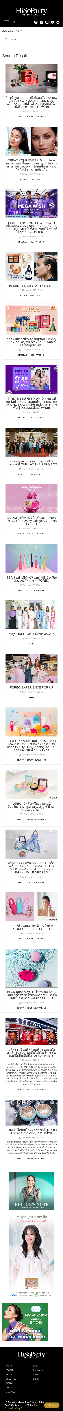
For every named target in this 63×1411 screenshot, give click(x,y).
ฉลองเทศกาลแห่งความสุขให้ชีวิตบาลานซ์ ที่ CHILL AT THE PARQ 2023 (31, 463)
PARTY (31, 644)
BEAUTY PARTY (36, 179)
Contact (36, 1374)
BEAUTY (20, 117)
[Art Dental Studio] (31, 1256)
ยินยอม (52, 1405)
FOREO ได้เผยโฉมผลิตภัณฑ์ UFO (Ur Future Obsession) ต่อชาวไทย (31, 1131)
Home (35, 1366)
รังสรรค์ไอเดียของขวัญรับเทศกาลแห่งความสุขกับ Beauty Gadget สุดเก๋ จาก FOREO (31, 521)
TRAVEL (9, 1387)
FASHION (10, 1383)
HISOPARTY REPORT (37, 474)
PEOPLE (10, 1370)
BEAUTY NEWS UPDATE (36, 534)
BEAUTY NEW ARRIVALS (36, 117)
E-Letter (36, 1379)
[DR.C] (25, 1321)
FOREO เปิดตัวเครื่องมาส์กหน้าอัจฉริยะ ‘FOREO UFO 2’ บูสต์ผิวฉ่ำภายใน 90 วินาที (32, 806)
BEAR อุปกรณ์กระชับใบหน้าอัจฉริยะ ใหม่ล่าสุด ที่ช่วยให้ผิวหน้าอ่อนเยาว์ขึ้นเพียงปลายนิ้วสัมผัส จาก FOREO (31, 995)
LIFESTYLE (22, 242)
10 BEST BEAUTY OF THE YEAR (32, 285)
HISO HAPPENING (37, 242)
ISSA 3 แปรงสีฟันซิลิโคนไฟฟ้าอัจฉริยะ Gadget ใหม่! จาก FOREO (31, 579)
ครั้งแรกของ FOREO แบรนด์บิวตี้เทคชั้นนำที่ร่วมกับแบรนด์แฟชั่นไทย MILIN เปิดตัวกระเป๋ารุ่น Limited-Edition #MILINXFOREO (31, 868)
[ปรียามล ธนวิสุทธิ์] (31, 1191)
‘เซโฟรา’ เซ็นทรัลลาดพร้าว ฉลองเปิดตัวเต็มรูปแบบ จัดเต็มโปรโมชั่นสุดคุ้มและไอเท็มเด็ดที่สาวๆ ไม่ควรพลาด (31, 1052)
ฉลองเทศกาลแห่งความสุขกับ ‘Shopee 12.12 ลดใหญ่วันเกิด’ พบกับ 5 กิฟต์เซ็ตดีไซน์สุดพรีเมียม (31, 342)
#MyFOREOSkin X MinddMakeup (31, 634)
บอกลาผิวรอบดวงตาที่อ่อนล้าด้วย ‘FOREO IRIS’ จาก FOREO (32, 927)
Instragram (38, 1370)
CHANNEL (10, 1392)
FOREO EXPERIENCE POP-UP (31, 687)
